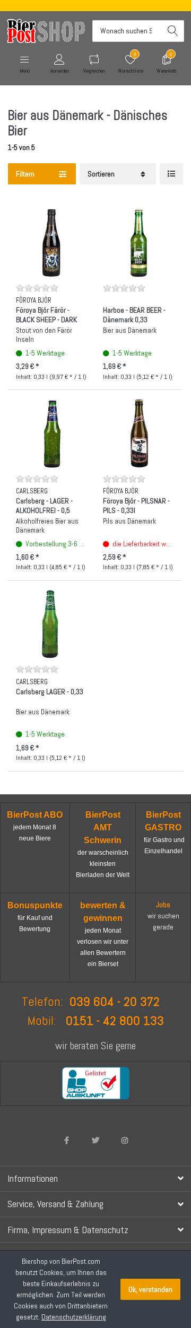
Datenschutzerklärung (73, 1317)
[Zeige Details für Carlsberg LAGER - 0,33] (51, 624)
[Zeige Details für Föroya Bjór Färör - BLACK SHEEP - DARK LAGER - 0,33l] (51, 242)
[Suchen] (173, 31)
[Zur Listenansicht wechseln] (171, 174)
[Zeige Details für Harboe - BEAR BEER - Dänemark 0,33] (138, 242)
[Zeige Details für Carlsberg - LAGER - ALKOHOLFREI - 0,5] (51, 433)
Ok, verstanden (150, 1289)
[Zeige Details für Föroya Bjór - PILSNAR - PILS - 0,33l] (138, 433)
